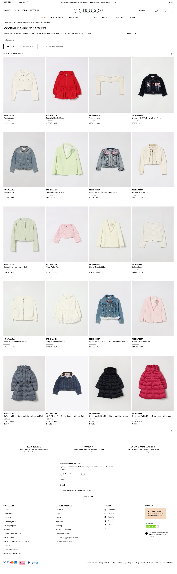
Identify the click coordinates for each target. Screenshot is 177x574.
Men (17, 10)
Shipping (59, 526)
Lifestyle (34, 10)
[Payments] (21, 562)
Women (7, 10)
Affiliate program (9, 526)
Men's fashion (91, 474)
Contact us (59, 510)
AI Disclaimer (8, 514)
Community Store (9, 522)
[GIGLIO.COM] (88, 11)
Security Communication (65, 542)
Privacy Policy (86, 490)
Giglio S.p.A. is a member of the (158, 534)
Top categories (129, 563)
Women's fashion (71, 474)
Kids (24, 10)
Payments (59, 522)
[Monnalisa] (28, 46)
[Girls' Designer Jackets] (53, 46)
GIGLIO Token (8, 538)
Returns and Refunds (63, 530)
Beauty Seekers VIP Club (12, 534)
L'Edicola (6, 546)
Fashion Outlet (116, 563)
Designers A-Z (104, 563)
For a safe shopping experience (67, 538)
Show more (131, 33)
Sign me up (88, 496)
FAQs (58, 514)
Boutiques (7, 518)
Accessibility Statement (11, 550)
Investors (6, 530)
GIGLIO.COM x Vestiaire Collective (16, 542)
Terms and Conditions (63, 534)
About (5, 510)
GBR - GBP (7, 2)
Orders (58, 518)
